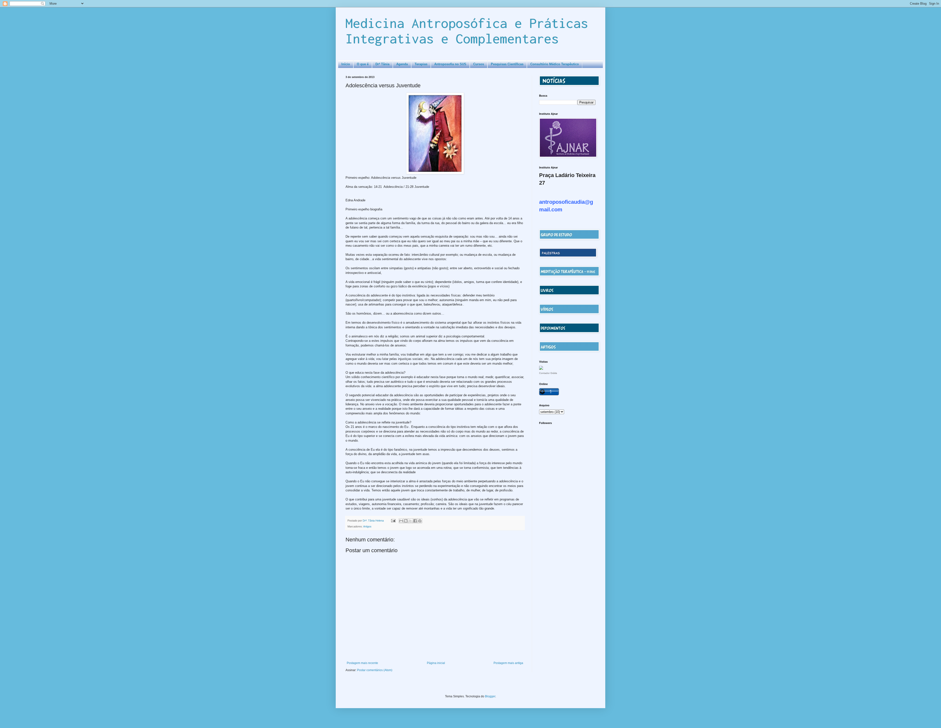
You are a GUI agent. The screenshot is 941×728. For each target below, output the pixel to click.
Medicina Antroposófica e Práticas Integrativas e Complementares (467, 30)
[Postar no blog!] (405, 520)
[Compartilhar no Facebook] (415, 520)
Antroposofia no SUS (450, 64)
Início (345, 64)
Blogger (490, 696)
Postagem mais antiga (508, 663)
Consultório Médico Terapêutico (554, 64)
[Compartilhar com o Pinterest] (419, 520)
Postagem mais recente (362, 663)
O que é (363, 64)
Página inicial (436, 663)
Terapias (421, 64)
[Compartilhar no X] (410, 520)
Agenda (402, 64)
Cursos (478, 64)
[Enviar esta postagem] (393, 520)
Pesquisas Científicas (507, 64)
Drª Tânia (382, 64)
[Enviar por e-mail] (401, 520)
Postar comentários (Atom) (374, 670)
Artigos (367, 526)
